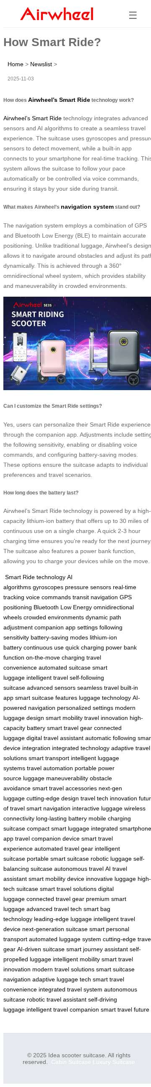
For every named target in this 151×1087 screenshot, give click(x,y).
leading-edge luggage (63, 919)
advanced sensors (51, 687)
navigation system (87, 206)
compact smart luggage (58, 828)
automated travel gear (63, 848)
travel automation (50, 768)
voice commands (48, 597)
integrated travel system (70, 989)
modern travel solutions (63, 969)
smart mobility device (56, 878)
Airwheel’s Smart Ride (59, 99)
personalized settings (85, 707)
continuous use (43, 647)
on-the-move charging (55, 657)
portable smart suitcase (58, 858)
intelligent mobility (76, 959)
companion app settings (66, 627)
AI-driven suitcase (41, 949)
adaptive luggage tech (61, 979)
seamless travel (98, 687)
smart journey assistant (97, 949)
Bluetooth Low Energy (63, 607)
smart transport (49, 758)
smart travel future (125, 1009)
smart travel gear (69, 728)
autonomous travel (79, 868)
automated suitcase (65, 667)
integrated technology (80, 748)
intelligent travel (47, 677)
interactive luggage (97, 808)
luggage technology (105, 697)
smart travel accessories (64, 788)
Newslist (41, 64)
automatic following (110, 738)
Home (15, 64)
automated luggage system (65, 939)
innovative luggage (111, 878)
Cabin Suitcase (71, 1062)
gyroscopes (48, 587)
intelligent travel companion (62, 1009)
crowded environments (53, 617)
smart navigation (48, 808)
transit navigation (95, 597)
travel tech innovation (109, 798)
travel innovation (106, 717)
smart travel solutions (68, 888)
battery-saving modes (59, 637)
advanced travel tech (54, 909)
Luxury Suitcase (114, 1062)
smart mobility (64, 717)
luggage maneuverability (55, 778)
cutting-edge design (52, 798)
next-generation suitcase (55, 929)
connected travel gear (55, 898)
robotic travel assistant (56, 999)
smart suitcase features (46, 697)
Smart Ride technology (35, 577)
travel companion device (47, 838)
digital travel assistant (54, 738)
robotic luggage (111, 858)
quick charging (84, 647)
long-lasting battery (61, 818)
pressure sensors (88, 587)
